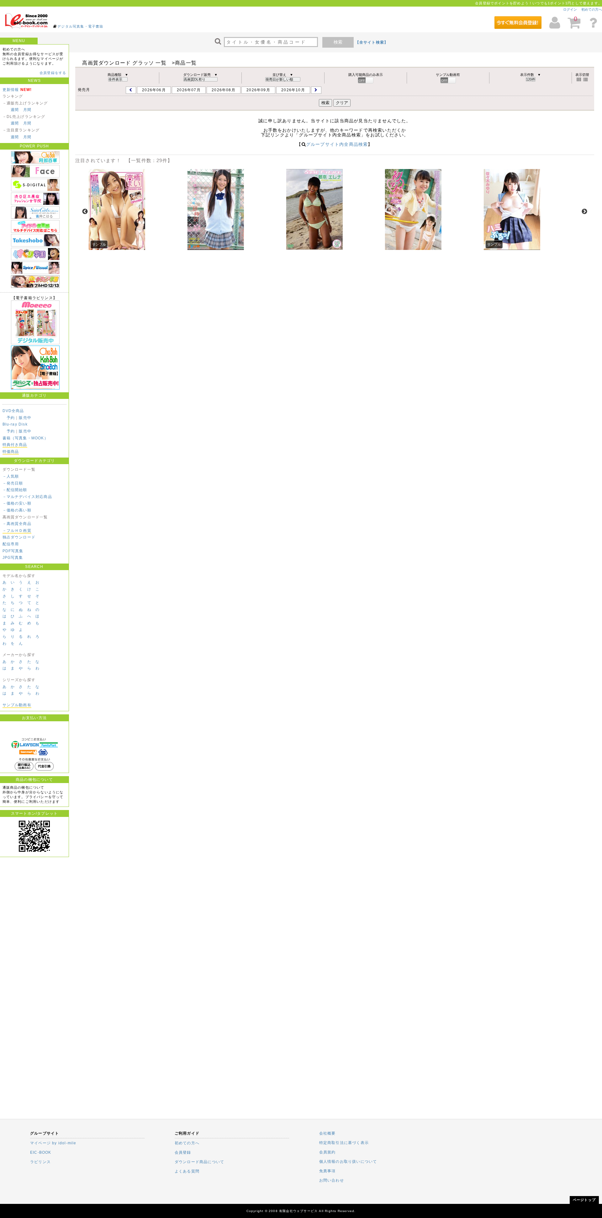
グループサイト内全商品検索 (337, 144)
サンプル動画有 (17, 705)
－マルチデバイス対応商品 (27, 497)
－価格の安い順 (17, 503)
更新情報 (11, 89)
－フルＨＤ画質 (17, 530)
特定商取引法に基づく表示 (344, 1143)
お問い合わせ (331, 1180)
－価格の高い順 (17, 510)
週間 (15, 110)
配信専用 (11, 544)
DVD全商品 (13, 411)
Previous (85, 212)
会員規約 (327, 1152)
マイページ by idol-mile (53, 1143)
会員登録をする (53, 73)
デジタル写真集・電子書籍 (80, 26)
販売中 (25, 418)
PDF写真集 (13, 551)
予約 (11, 418)
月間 (27, 110)
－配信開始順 (15, 490)
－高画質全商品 (17, 524)
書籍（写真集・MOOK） (25, 438)
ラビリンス (40, 1162)
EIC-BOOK (40, 1152)
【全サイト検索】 (371, 42)
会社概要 (327, 1133)
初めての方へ (591, 9)
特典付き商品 (15, 444)
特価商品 (11, 451)
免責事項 (327, 1171)
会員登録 (183, 1152)
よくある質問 (187, 1171)
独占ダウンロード (19, 537)
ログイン (570, 9)
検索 (338, 42)
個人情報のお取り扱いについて (348, 1161)
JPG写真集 (13, 557)
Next (584, 212)
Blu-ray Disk (15, 424)
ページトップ (584, 1200)
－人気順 (11, 476)
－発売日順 (13, 483)
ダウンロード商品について (199, 1162)
